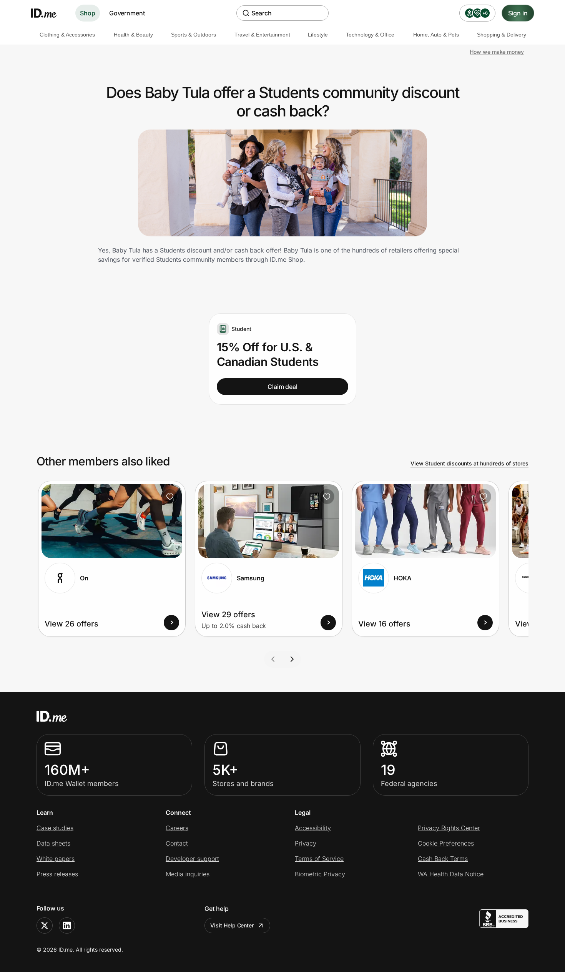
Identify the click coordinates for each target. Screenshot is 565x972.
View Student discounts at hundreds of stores (469, 463)
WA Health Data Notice (451, 874)
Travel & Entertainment (262, 35)
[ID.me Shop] (48, 13)
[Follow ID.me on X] (45, 925)
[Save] (170, 496)
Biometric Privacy (320, 874)
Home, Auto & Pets (436, 35)
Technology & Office (370, 35)
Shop (87, 13)
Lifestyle (318, 35)
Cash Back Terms (443, 858)
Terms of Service (319, 858)
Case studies (55, 828)
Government (127, 13)
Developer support (192, 858)
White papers (56, 858)
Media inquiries (187, 874)
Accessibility (313, 828)
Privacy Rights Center (449, 828)
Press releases (57, 874)
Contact (177, 843)
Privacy (305, 843)
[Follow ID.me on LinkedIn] (67, 925)
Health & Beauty (133, 35)
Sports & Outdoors (193, 35)
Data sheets (53, 843)
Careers (177, 828)
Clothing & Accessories (67, 35)
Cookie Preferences (446, 843)
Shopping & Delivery (501, 35)
